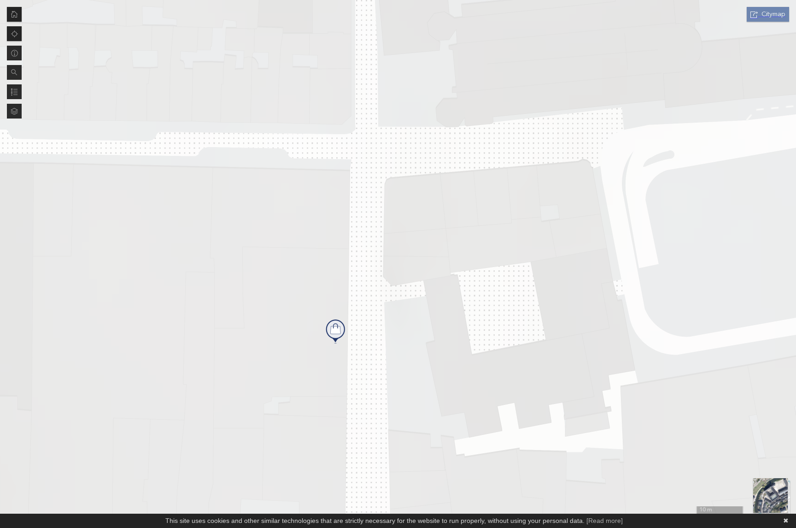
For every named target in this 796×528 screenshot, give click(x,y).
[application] (398, 264)
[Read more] (604, 520)
